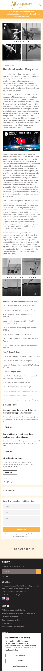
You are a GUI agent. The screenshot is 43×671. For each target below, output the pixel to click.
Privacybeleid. (13, 650)
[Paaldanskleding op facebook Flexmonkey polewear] (4, 600)
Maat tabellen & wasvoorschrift (13, 627)
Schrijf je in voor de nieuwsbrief (13, 566)
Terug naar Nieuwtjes (22, 549)
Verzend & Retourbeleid (11, 617)
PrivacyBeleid (7, 623)
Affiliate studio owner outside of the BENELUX (18, 613)
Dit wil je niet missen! (12, 458)
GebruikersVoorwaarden (11, 620)
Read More (10, 427)
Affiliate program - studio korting (14, 610)
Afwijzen (21, 661)
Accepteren (20, 655)
